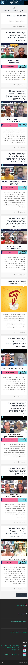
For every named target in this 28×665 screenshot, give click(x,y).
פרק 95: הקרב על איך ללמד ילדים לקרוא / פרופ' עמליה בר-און (10, 646)
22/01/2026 (22, 85)
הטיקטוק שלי (20, 606)
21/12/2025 (22, 275)
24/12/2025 (22, 147)
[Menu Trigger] (26, 3)
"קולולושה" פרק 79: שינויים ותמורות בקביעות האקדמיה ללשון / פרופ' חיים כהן (17, 408)
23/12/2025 (22, 212)
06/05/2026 (22, 26)
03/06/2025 (22, 522)
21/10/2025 (22, 397)
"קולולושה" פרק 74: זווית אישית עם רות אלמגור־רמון (17, 471)
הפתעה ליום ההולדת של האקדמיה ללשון (17, 282)
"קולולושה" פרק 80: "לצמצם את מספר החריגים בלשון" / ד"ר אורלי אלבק (16, 342)
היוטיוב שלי (21, 614)
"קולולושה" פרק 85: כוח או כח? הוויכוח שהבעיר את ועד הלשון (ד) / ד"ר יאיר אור (16, 157)
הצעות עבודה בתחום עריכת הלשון (19, 632)
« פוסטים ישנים (21, 595)
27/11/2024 (22, 589)
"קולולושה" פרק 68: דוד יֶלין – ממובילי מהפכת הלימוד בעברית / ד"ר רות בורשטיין (16, 532)
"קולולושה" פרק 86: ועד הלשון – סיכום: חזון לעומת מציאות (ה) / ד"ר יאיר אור (16, 95)
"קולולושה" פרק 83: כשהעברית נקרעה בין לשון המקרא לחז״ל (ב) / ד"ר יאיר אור (16, 222)
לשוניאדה (21, 662)
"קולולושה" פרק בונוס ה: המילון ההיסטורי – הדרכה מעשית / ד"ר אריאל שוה (16, 36)
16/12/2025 (22, 332)
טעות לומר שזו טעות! (16, 15)
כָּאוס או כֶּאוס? (15, 650)
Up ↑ (2, 662)
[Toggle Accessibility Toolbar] (2, 2)
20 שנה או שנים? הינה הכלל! (11, 654)
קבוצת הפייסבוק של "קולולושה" (19, 621)
